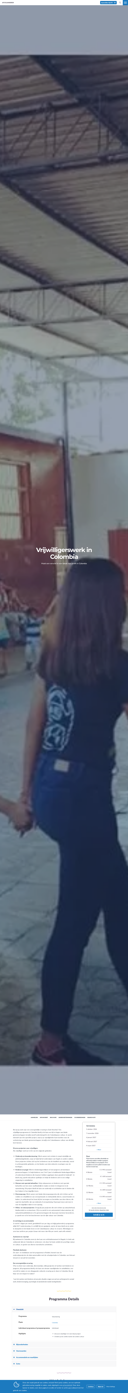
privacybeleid (67, 1385)
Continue (91, 1386)
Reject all (100, 1386)
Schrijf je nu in (98, 1214)
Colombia (55, 1323)
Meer (99, 1150)
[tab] (64, 1309)
